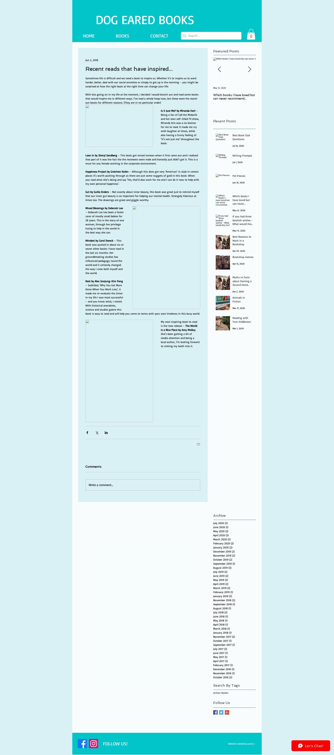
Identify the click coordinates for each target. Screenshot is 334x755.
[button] (251, 34)
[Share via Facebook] (87, 432)
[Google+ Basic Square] (227, 712)
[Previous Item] (219, 69)
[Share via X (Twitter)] (97, 432)
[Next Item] (249, 69)
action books (220, 692)
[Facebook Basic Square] (215, 712)
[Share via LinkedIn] (106, 432)
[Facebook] (82, 743)
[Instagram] (93, 743)
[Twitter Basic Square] (221, 712)
